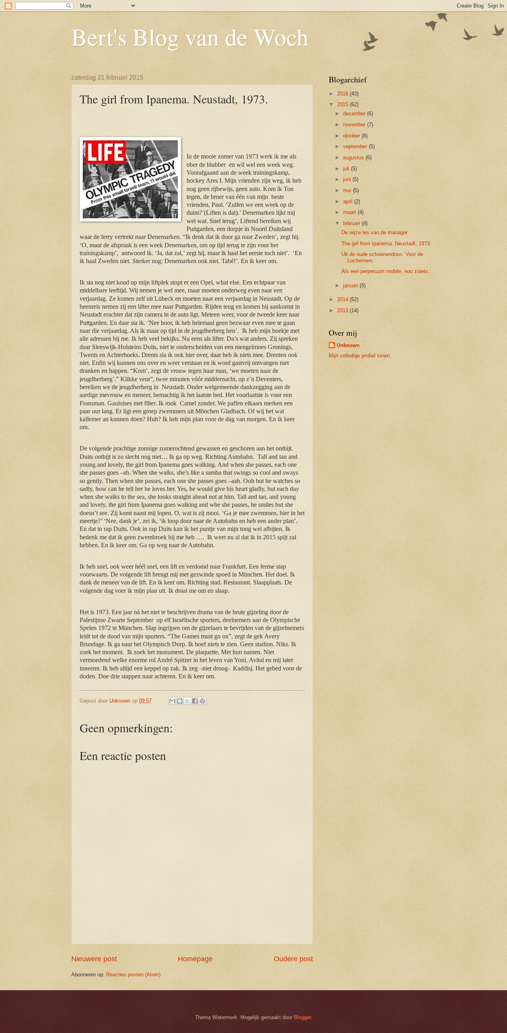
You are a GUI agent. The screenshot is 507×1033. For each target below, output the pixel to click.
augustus (354, 157)
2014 (343, 299)
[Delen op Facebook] (195, 701)
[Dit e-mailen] (172, 701)
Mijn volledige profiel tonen (359, 356)
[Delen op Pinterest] (202, 701)
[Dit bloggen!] (180, 701)
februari (352, 223)
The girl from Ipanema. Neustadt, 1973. (386, 243)
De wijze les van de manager (374, 232)
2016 (343, 94)
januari (351, 285)
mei (348, 190)
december (355, 113)
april (348, 201)
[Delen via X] (187, 701)
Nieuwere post (94, 959)
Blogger (302, 1017)
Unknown (348, 345)
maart (350, 212)
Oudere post (293, 959)
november (355, 125)
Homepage (195, 959)
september (356, 146)
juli (347, 169)
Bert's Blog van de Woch (190, 36)
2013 (343, 310)
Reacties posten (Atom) (133, 975)
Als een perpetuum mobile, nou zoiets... (387, 271)
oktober (352, 136)
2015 (343, 104)
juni (348, 179)
